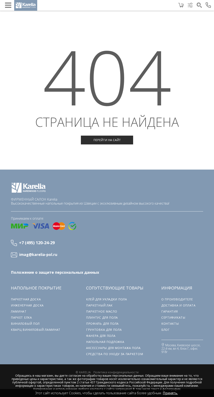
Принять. (170, 393)
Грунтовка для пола (104, 330)
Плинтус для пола (102, 317)
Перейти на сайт (107, 140)
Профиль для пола (102, 324)
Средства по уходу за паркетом (114, 354)
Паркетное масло (101, 311)
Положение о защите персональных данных (55, 272)
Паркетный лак (99, 305)
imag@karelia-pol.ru (38, 254)
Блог (165, 330)
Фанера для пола (101, 336)
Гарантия (169, 311)
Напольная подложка (105, 342)
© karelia (83, 372)
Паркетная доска (26, 299)
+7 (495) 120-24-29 (37, 242)
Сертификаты (173, 317)
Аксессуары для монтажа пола (113, 348)
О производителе (177, 299)
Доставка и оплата (178, 305)
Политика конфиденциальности (116, 372)
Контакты (170, 324)
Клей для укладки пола (106, 299)
